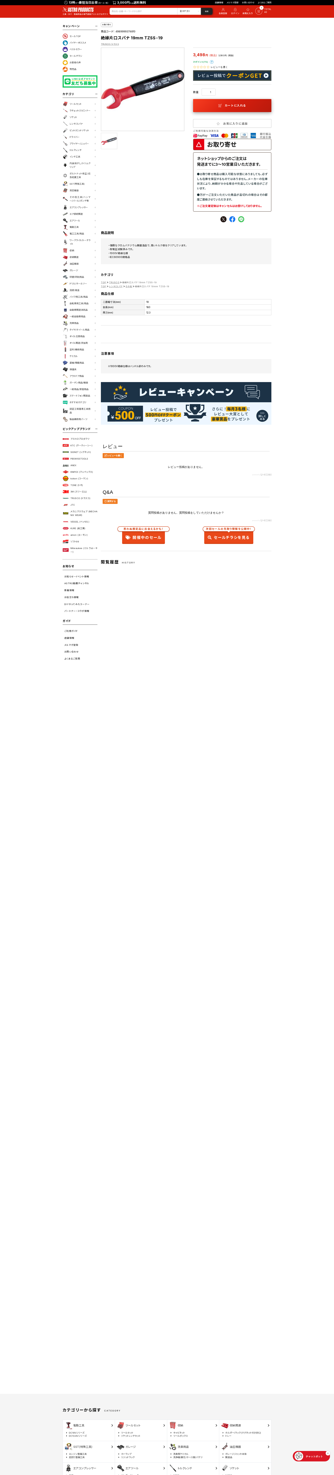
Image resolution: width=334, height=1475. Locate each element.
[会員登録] (222, 11)
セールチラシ (76, 55)
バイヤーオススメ (78, 42)
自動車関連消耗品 (79, 309)
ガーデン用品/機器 (79, 382)
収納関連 (74, 257)
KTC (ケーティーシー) (81, 445)
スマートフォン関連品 (80, 395)
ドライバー (74, 137)
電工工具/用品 (77, 233)
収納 (72, 250)
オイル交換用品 (77, 336)
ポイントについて (211, 62)
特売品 (73, 69)
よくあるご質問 (264, 2)
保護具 (73, 369)
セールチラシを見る (229, 534)
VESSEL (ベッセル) (79, 521)
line (241, 219)
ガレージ (74, 270)
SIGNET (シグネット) (80, 452)
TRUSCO (114, 282)
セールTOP (75, 36)
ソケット (73, 117)
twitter (223, 219)
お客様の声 (75, 62)
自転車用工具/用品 (79, 303)
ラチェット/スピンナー (80, 110)
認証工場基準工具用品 (80, 410)
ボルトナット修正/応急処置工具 (80, 175)
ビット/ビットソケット (79, 130)
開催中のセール (144, 534)
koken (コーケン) (79, 478)
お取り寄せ (106, 24)
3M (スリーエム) (78, 491)
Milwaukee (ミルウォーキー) (83, 550)
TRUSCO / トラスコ (110, 44)
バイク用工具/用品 (79, 296)
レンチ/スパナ (76, 123)
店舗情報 (219, 2)
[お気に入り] (248, 11)
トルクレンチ (76, 150)
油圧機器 (74, 263)
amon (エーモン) (79, 534)
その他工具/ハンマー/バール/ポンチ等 (80, 199)
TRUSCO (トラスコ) (80, 498)
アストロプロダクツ (79, 438)
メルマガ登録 (232, 2)
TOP (103, 282)
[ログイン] (235, 11)
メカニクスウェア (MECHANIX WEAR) (83, 513)
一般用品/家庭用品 (79, 389)
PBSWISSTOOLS (79, 458)
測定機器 (74, 190)
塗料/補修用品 (77, 349)
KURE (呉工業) (77, 528)
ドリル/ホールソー (78, 283)
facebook (232, 219)
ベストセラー (76, 49)
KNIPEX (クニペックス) (81, 471)
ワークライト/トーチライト (80, 242)
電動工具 (74, 227)
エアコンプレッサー (79, 207)
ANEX (73, 465)
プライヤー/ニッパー (79, 143)
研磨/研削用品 (77, 277)
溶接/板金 (74, 290)
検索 (206, 11)
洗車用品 (74, 323)
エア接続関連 (76, 214)
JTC (72, 504)
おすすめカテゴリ (78, 402)
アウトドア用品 (77, 376)
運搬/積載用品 (77, 362)
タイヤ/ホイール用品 (79, 329)
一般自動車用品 (77, 316)
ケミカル (74, 356)
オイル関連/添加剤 (79, 343)
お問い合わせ (248, 2)
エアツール (75, 220)
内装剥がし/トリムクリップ (80, 165)
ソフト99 (74, 541)
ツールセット (76, 104)
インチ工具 (75, 156)
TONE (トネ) (76, 485)
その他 (128, 286)
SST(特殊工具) (77, 183)
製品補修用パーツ (78, 419)
